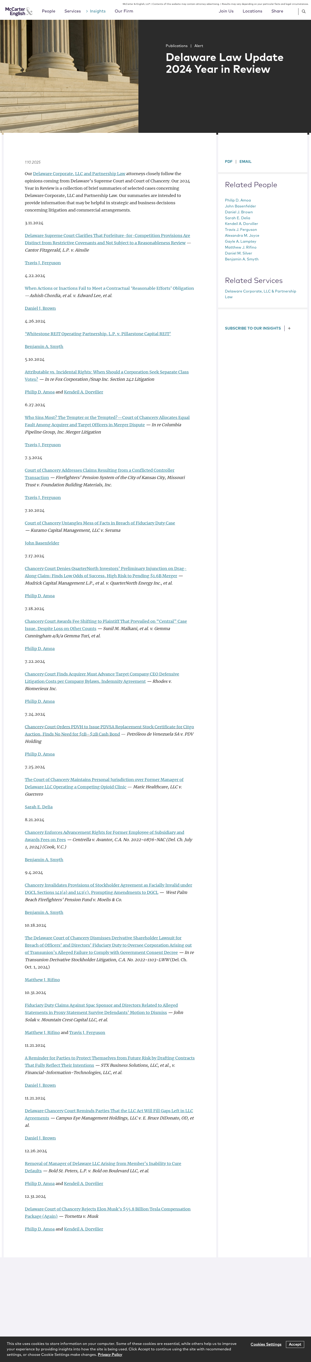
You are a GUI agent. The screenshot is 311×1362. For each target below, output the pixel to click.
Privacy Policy (110, 1355)
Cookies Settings (266, 1344)
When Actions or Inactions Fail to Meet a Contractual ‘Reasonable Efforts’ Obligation (109, 288)
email (246, 162)
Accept (295, 1344)
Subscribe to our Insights (253, 328)
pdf (228, 162)
